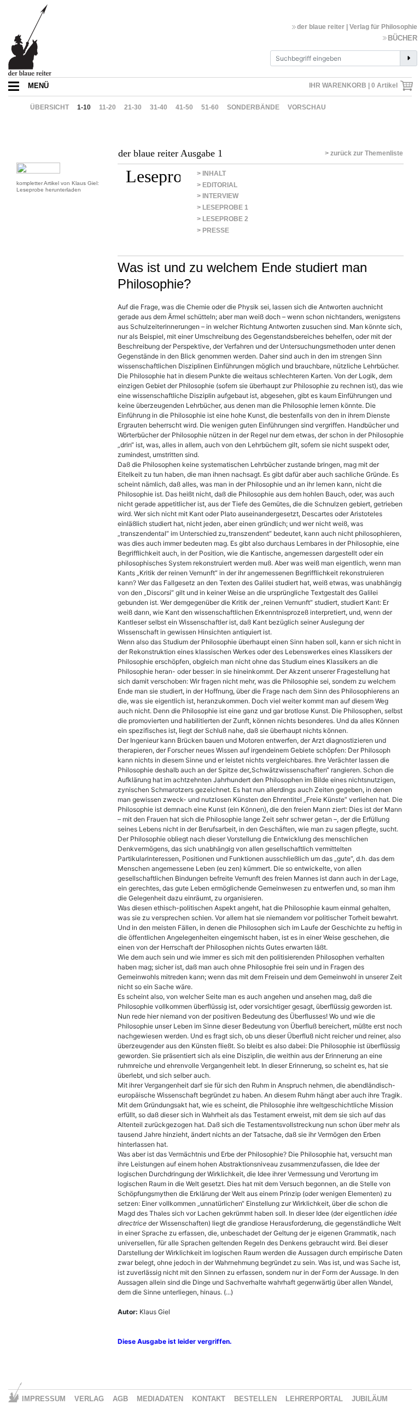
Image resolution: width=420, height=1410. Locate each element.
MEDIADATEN (160, 1399)
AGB (120, 1399)
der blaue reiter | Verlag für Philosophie (357, 27)
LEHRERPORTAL (314, 1399)
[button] (28, 86)
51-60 (210, 107)
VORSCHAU (307, 107)
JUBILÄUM (370, 1399)
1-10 (84, 107)
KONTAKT (208, 1399)
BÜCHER (402, 38)
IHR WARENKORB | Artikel (354, 85)
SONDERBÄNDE (253, 107)
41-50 (184, 107)
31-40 (158, 107)
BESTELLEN (255, 1399)
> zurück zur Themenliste (364, 153)
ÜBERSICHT (49, 107)
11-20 (107, 107)
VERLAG (89, 1399)
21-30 (133, 107)
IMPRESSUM (44, 1399)
